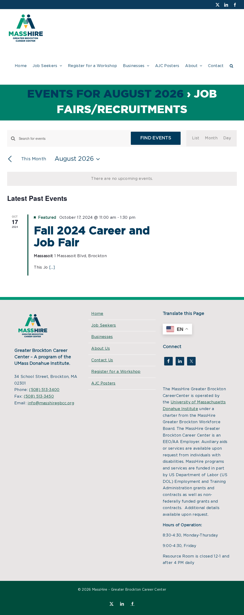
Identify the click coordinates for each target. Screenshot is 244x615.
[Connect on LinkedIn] (180, 361)
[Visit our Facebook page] (168, 361)
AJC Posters (103, 383)
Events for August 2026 (105, 94)
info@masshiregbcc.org (51, 403)
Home (97, 314)
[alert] (122, 179)
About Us (100, 348)
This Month (33, 159)
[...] (52, 267)
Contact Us (102, 360)
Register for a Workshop (115, 372)
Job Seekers (103, 325)
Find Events (155, 138)
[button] (231, 65)
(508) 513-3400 (44, 390)
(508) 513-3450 (39, 396)
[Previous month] (10, 159)
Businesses (102, 337)
